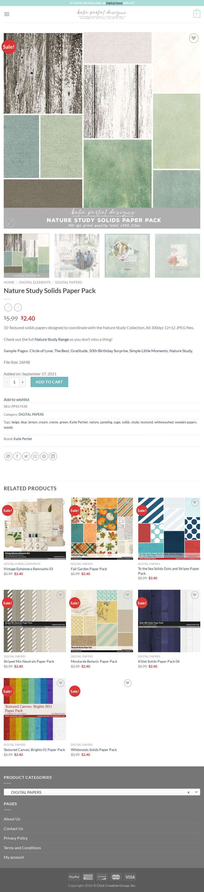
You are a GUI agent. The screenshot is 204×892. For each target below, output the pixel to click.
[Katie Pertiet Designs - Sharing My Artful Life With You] (102, 14)
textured (147, 422)
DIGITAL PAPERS (68, 282)
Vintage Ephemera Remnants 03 (28, 569)
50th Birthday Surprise (108, 350)
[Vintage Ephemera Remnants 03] (35, 528)
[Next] (190, 130)
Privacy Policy (16, 838)
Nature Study (180, 350)
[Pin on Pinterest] (44, 456)
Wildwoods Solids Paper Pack (94, 749)
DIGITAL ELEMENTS (35, 282)
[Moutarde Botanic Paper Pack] (102, 621)
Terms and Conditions (22, 847)
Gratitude (79, 350)
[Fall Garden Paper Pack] (102, 528)
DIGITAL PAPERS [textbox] (99, 792)
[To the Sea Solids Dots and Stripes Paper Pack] (169, 528)
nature (94, 422)
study (135, 422)
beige (15, 422)
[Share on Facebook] (17, 456)
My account (14, 857)
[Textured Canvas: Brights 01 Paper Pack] (35, 709)
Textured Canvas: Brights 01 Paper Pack (34, 749)
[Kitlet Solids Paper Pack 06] (169, 621)
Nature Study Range (52, 339)
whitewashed (163, 422)
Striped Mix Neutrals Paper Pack (29, 661)
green (64, 422)
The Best (61, 350)
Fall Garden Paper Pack (89, 569)
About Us (12, 818)
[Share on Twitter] (26, 456)
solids (126, 422)
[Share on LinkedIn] (53, 456)
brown (32, 422)
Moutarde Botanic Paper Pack (94, 661)
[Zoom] (10, 223)
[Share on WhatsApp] (8, 456)
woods (8, 427)
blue (24, 422)
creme (53, 422)
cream (43, 422)
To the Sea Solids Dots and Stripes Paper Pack (168, 570)
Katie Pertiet (78, 422)
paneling (106, 422)
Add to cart (49, 381)
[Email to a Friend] (35, 456)
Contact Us (13, 828)
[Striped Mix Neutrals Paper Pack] (35, 621)
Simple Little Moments (148, 350)
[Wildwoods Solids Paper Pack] (102, 709)
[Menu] (7, 14)
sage (117, 422)
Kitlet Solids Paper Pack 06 (159, 661)
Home (9, 282)
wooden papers (186, 422)
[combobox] (102, 792)
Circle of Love (41, 350)
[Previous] (13, 130)
